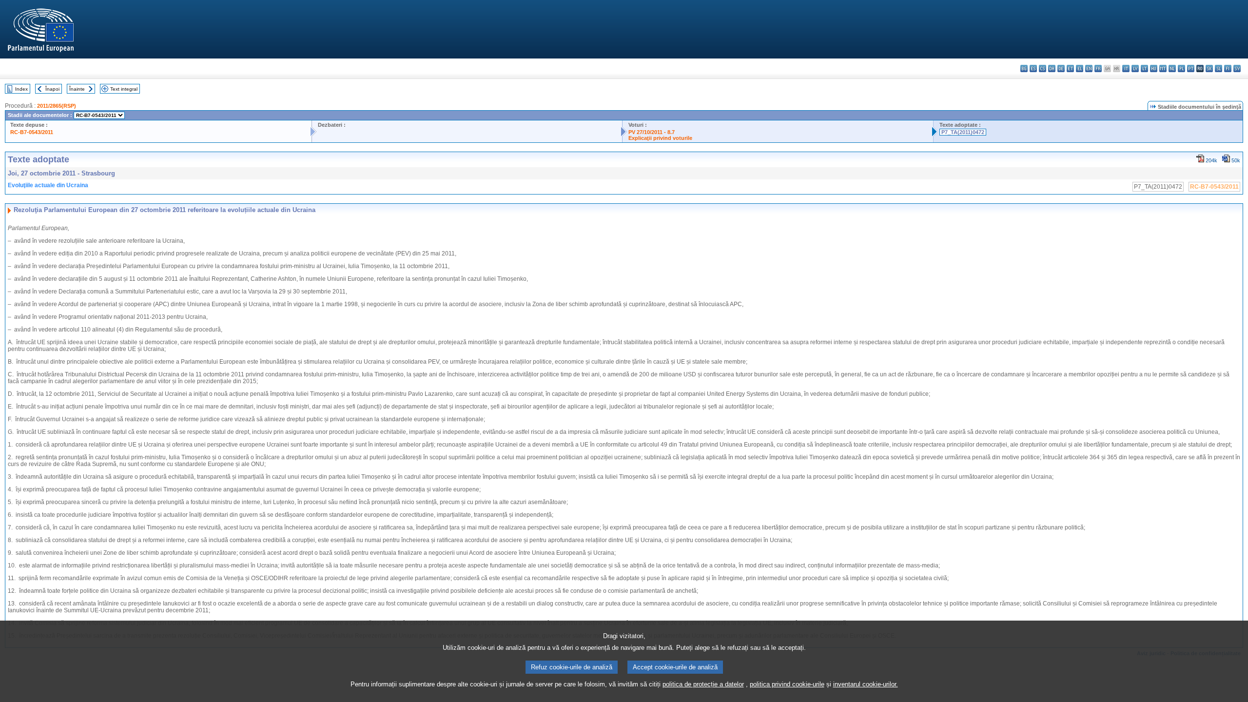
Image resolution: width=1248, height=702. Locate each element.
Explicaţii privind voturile (660, 138)
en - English (1088, 68)
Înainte (77, 89)
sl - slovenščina (1218, 68)
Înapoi (52, 89)
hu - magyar (1153, 68)
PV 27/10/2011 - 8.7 (651, 132)
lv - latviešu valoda (1135, 68)
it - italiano (1126, 68)
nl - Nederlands (1172, 68)
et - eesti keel (1070, 68)
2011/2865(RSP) (56, 106)
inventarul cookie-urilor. (865, 684)
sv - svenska (1237, 68)
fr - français (1098, 68)
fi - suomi (1227, 68)
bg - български (1024, 68)
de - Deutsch (1061, 68)
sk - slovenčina (1209, 68)
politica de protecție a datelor (703, 684)
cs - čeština (1042, 68)
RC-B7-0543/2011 (31, 132)
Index (21, 89)
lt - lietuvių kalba (1144, 68)
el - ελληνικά (1079, 68)
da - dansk (1051, 68)
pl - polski (1181, 68)
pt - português (1190, 68)
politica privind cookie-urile (787, 684)
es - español (1033, 68)
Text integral (123, 89)
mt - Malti (1163, 68)
